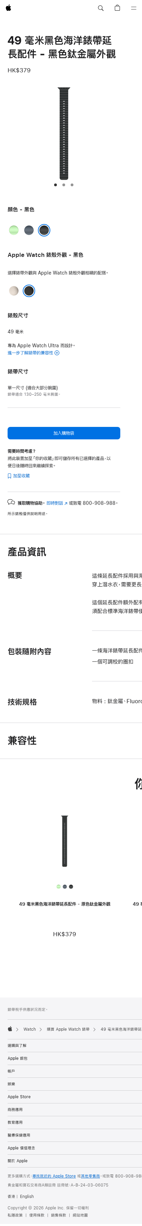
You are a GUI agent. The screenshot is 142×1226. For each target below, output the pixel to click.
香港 (11, 1196)
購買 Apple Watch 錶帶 (68, 1029)
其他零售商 (90, 1176)
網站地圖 (80, 1215)
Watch (29, 1029)
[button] (100, 8)
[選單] (133, 8)
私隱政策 (15, 1215)
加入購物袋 (63, 433)
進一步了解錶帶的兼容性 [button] (30, 352)
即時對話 (57, 503)
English (27, 1196)
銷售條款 (58, 1215)
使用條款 (36, 1215)
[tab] (55, 185)
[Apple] (10, 1029)
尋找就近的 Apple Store (54, 1176)
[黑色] (44, 230)
